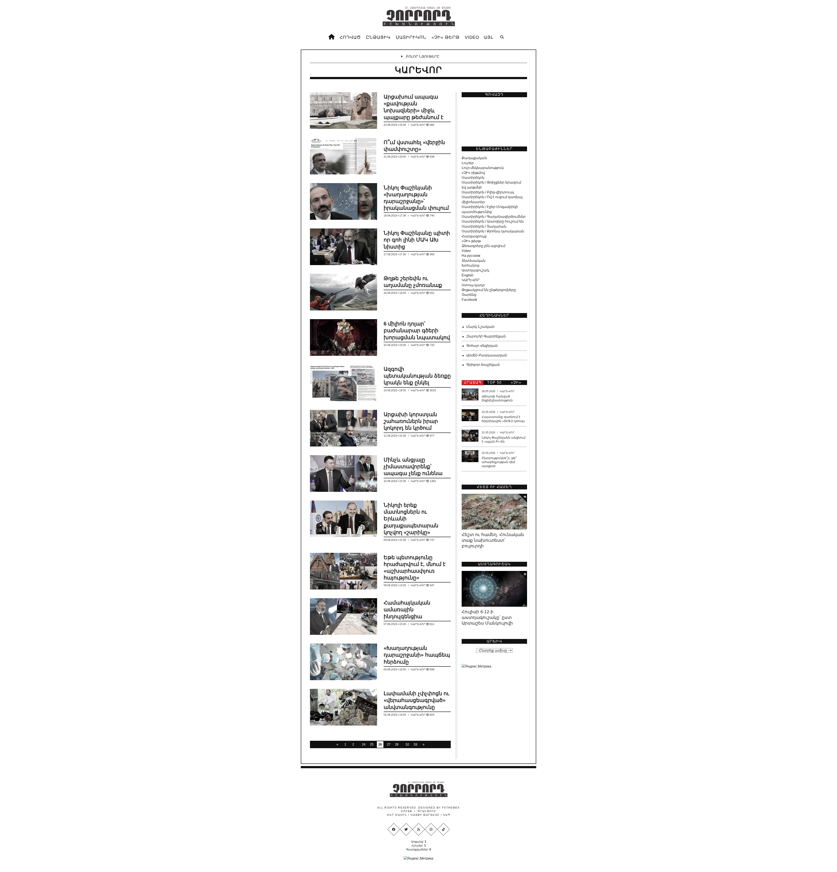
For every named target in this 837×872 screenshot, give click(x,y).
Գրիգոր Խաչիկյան (483, 364)
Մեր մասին (397, 814)
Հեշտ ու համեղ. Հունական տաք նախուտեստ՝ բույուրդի (493, 540)
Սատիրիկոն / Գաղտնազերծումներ (494, 216)
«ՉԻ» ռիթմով (473, 173)
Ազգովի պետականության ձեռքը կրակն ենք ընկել (417, 375)
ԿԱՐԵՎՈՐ (418, 124)
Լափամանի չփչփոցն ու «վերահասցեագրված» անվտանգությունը (416, 700)
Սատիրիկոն (473, 177)
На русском (471, 255)
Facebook (469, 299)
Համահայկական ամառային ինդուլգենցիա (407, 609)
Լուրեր (468, 163)
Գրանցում (427, 811)
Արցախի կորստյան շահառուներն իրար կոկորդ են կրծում (411, 421)
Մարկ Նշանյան (480, 327)
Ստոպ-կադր (473, 285)
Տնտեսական (473, 260)
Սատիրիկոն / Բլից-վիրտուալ (488, 192)
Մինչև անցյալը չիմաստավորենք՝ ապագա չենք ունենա (413, 466)
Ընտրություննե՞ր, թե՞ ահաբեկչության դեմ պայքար (499, 462)
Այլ (488, 37)
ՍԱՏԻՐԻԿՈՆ (411, 37)
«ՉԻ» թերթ (471, 241)
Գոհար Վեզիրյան (481, 345)
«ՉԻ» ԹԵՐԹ (445, 37)
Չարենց (469, 294)
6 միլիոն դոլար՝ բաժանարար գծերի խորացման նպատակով (417, 330)
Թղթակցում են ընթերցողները (489, 290)
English (467, 275)
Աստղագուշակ (475, 270)
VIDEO (472, 37)
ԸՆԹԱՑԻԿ (378, 37)
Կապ (446, 814)
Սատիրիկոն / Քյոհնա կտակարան (493, 231)
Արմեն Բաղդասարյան (486, 355)
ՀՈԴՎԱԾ (350, 37)
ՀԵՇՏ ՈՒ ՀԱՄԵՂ (494, 487)
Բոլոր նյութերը (422, 56)
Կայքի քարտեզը (425, 814)
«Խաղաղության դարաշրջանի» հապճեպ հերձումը (417, 654)
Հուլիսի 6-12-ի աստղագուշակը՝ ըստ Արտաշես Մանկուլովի (487, 617)
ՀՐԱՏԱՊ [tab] (473, 382)
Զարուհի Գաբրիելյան (485, 336)
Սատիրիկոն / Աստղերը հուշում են (493, 221)
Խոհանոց (470, 265)
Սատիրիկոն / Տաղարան (484, 226)
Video (466, 251)
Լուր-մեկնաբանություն (483, 168)
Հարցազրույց (474, 236)
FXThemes (451, 807)
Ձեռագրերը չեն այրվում (483, 246)
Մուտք (406, 811)
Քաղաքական (474, 158)
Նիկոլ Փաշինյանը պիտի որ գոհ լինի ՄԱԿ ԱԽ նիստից (417, 239)
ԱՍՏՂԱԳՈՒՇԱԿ (494, 564)
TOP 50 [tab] (494, 382)
